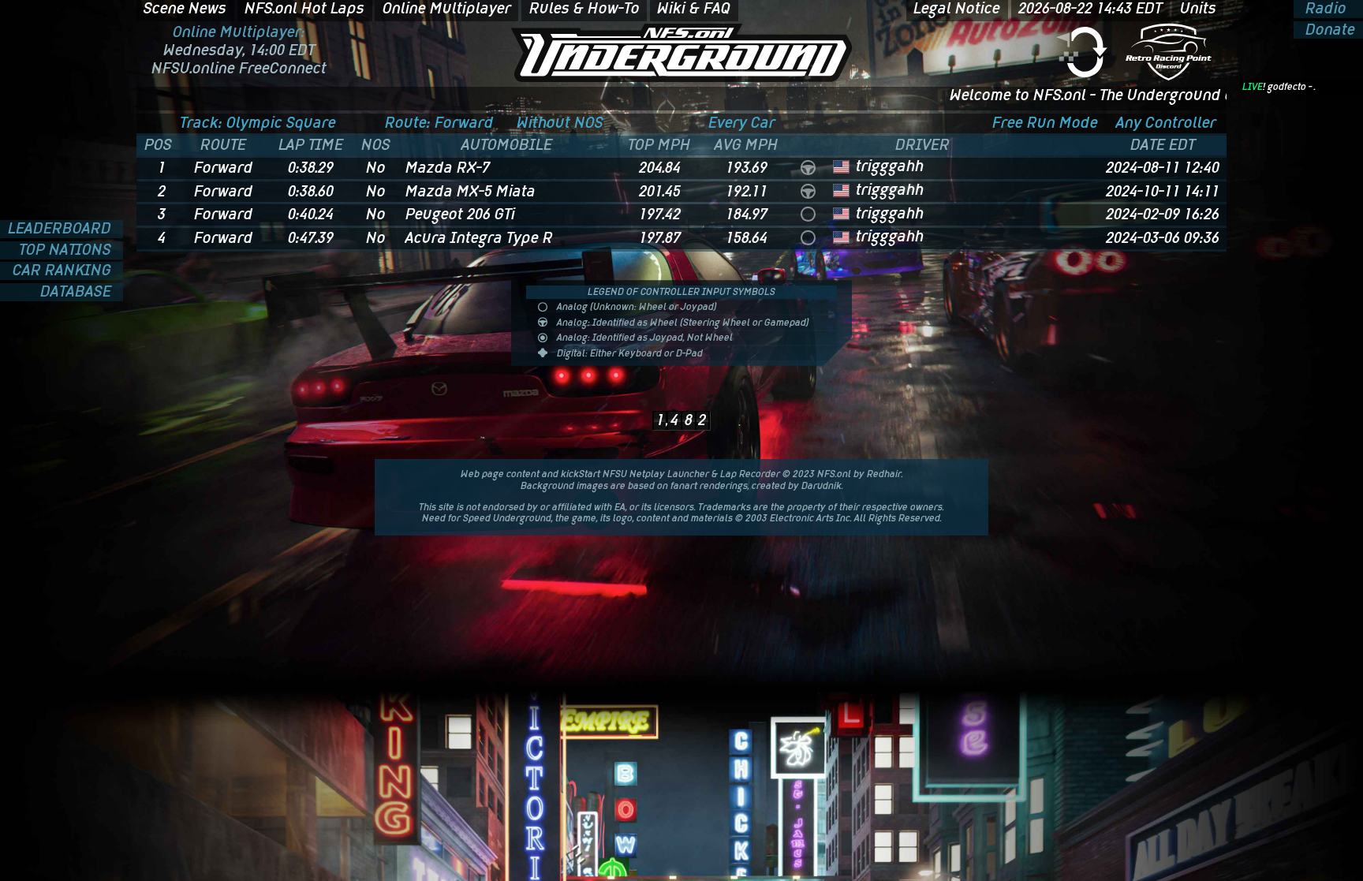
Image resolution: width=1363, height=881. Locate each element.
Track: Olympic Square (258, 123)
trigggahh (890, 166)
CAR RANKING (64, 271)
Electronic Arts (802, 518)
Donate (1328, 30)
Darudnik (821, 486)
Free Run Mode (1045, 123)
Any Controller (1166, 123)
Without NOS (560, 123)
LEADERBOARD (61, 229)
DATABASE (77, 292)
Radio (1324, 9)
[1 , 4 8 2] (681, 397)
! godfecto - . (1279, 86)
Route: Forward (439, 123)
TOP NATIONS (67, 250)
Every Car (741, 123)
